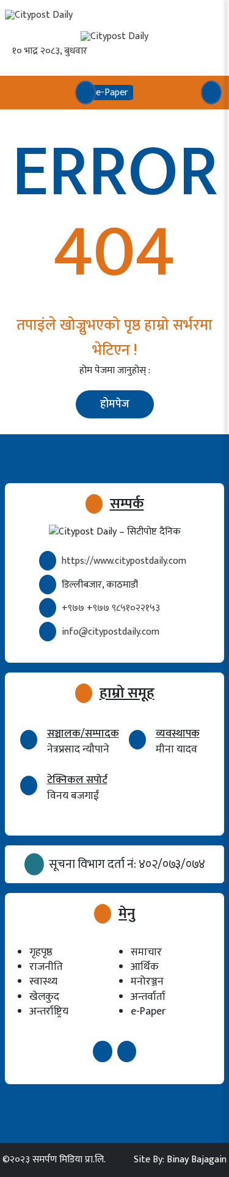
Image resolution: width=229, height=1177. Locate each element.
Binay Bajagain (197, 1159)
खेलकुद (44, 996)
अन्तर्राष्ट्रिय (48, 1011)
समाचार (146, 952)
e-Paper (148, 1011)
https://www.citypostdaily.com (124, 561)
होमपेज (114, 404)
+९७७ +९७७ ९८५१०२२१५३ (111, 608)
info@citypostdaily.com (110, 632)
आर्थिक (145, 966)
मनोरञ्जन (147, 981)
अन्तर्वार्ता (148, 996)
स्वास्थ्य (43, 981)
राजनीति (46, 966)
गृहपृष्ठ (41, 952)
